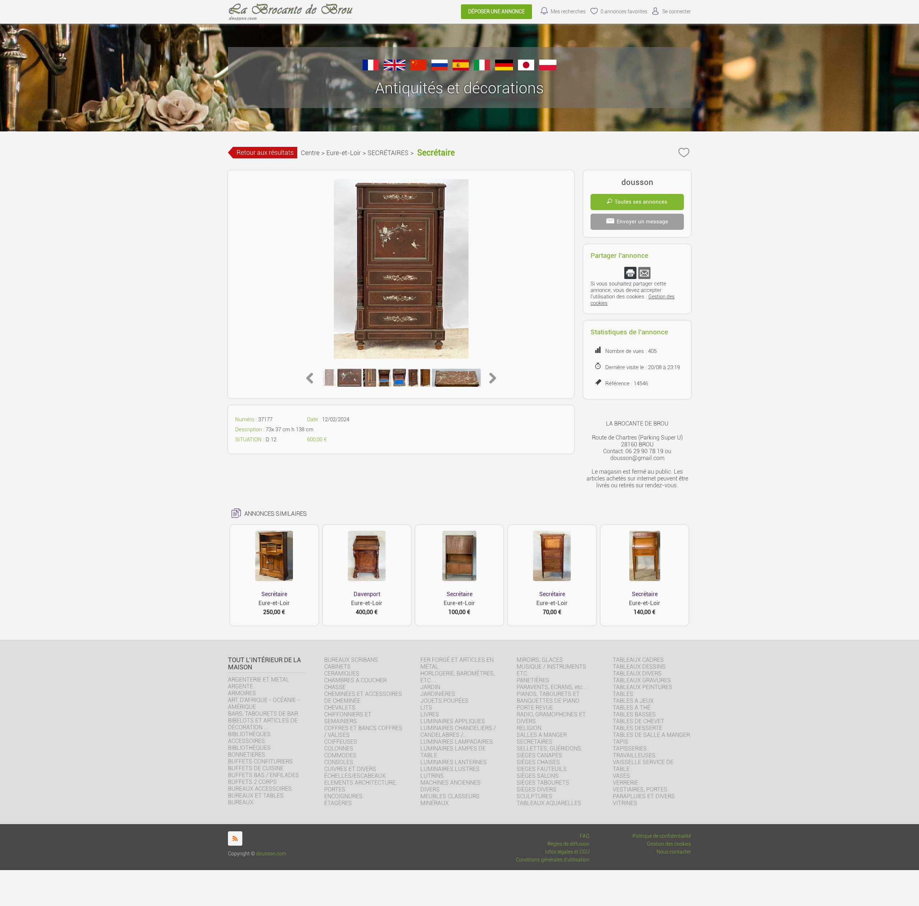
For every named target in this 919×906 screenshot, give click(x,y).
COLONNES (338, 748)
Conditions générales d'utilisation (552, 860)
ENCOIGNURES (343, 796)
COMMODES (340, 755)
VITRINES (625, 803)
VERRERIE (625, 782)
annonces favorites (624, 12)
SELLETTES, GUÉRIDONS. (550, 748)
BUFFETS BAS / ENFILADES (263, 775)
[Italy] (482, 68)
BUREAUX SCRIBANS (351, 659)
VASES (621, 775)
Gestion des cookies (669, 844)
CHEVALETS (339, 707)
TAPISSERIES (630, 748)
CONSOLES (338, 762)
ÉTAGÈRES (338, 803)
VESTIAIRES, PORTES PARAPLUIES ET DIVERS (644, 793)
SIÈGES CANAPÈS (539, 755)
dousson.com (271, 854)
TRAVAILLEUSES (634, 755)
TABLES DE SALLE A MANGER (651, 734)
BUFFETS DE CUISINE (256, 768)
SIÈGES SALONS (538, 775)
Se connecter (676, 12)
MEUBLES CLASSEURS (450, 796)
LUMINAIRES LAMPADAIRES (456, 741)
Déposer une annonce (496, 12)
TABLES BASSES (634, 714)
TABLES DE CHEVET (638, 721)
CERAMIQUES (341, 673)
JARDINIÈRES (437, 694)
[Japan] (526, 68)
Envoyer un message (642, 221)
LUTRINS (432, 775)
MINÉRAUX (434, 803)
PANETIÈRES (533, 680)
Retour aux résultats (265, 152)
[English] (394, 68)
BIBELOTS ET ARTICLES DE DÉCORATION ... (263, 724)
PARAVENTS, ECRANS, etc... (552, 687)
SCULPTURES (534, 796)
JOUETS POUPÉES (444, 700)
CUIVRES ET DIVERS (350, 769)
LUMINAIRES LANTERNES (453, 762)
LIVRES (429, 714)
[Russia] (439, 68)
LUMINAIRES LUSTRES (450, 769)
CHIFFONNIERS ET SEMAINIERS (348, 718)
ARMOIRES (242, 693)
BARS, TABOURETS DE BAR (263, 713)
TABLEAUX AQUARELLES (549, 803)
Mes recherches (568, 12)
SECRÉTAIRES (388, 153)
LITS (426, 707)
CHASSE (335, 687)
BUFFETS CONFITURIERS (260, 761)
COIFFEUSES (340, 741)
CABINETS (337, 666)
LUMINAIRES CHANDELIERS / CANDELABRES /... (458, 731)
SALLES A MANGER (542, 734)
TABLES (623, 694)
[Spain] (461, 68)
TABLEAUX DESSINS (639, 666)
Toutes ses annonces (641, 202)
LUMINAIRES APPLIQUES (452, 721)
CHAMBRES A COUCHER (355, 680)
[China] (418, 68)
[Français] (371, 68)
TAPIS (620, 741)
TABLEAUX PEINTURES (642, 687)
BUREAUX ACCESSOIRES (260, 788)
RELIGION (529, 728)
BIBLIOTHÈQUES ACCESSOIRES (249, 737)
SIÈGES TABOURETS (543, 782)
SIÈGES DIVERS (536, 789)
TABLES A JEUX (633, 700)
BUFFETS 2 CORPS (252, 782)
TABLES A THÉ (631, 707)
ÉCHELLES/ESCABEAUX (355, 775)
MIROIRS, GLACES (540, 659)
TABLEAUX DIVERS (637, 673)
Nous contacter (674, 852)
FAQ (584, 836)
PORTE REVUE (535, 707)
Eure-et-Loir (343, 153)
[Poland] (547, 68)
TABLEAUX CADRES (638, 659)
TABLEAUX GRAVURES (642, 680)
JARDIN (430, 687)
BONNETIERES (246, 754)
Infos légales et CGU (567, 852)
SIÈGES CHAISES (538, 762)
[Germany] (504, 68)
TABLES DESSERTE (637, 728)
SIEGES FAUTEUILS (542, 769)
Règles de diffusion (568, 844)
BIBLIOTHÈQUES (249, 747)
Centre (310, 153)
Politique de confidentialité (662, 836)
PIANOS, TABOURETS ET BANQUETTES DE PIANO (548, 697)
